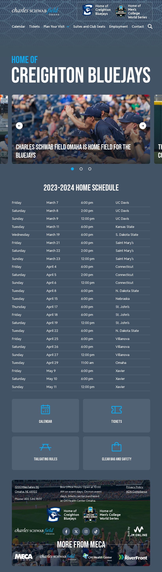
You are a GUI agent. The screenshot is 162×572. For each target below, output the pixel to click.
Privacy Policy (134, 487)
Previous (19, 125)
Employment (118, 27)
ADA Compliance (136, 491)
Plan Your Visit (54, 27)
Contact (138, 27)
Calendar (18, 27)
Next (142, 125)
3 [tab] (89, 168)
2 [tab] (81, 168)
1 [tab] (72, 168)
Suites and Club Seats (89, 27)
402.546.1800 (33, 499)
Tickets (34, 27)
